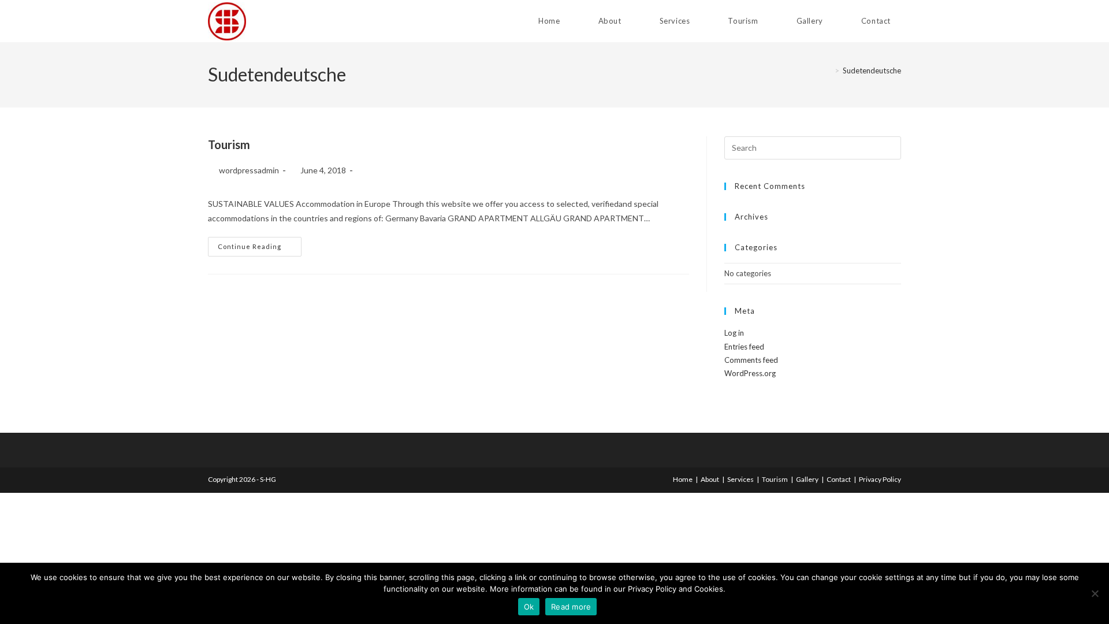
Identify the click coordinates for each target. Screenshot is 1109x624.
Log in (734, 332)
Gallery (807, 479)
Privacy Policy (880, 479)
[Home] (828, 70)
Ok (529, 606)
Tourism (229, 144)
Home (683, 479)
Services (740, 479)
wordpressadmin (249, 170)
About (710, 479)
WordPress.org (750, 373)
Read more (571, 606)
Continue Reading (260, 246)
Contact (839, 479)
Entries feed (744, 346)
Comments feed (751, 360)
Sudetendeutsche (872, 70)
